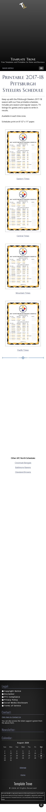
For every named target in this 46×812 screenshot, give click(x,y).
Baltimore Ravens (23, 467)
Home (23, 775)
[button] (41, 805)
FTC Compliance (12, 697)
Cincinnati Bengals (23, 463)
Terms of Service (12, 705)
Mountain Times (23, 293)
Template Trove (23, 59)
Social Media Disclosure (16, 703)
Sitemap (23, 768)
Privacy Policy (11, 700)
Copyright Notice (12, 691)
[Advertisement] (23, 33)
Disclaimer (9, 694)
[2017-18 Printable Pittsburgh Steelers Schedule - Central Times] (23, 231)
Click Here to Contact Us (11, 717)
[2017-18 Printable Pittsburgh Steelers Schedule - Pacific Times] (23, 345)
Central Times (23, 236)
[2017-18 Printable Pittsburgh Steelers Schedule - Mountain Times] (23, 288)
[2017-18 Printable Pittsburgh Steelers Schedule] (23, 174)
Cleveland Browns (23, 472)
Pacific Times (23, 350)
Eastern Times (23, 178)
